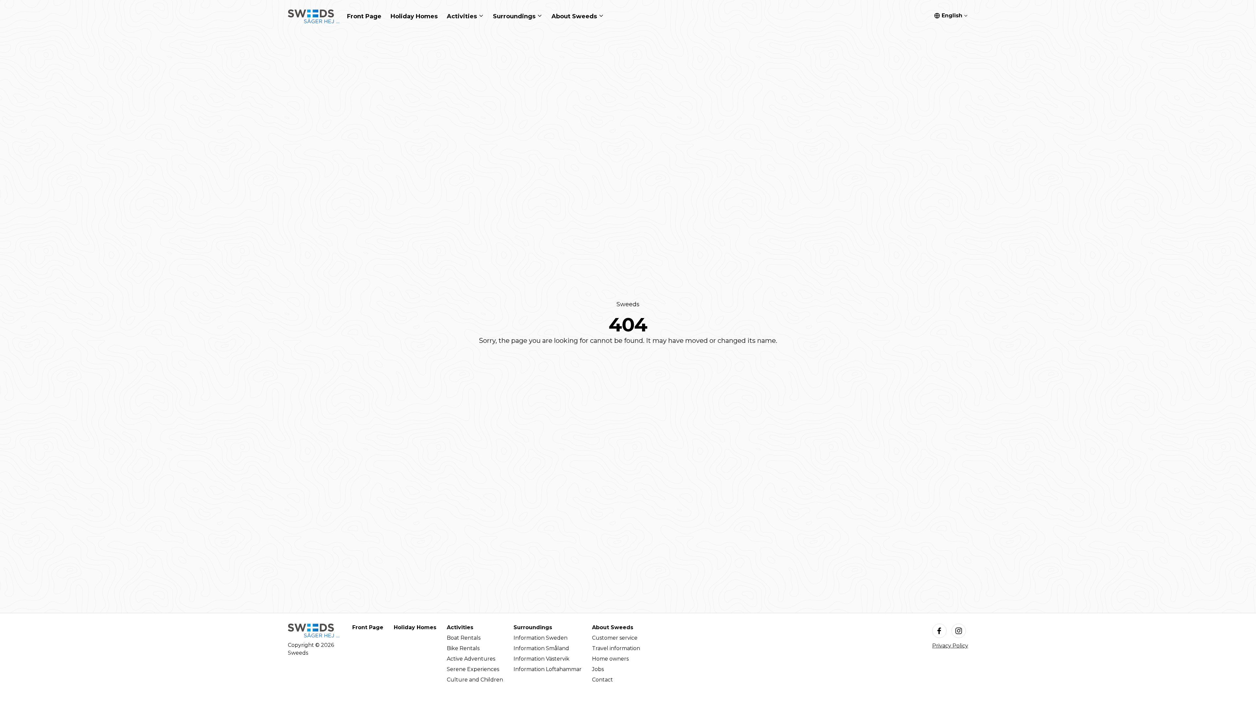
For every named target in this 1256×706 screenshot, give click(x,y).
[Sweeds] (313, 16)
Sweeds (628, 304)
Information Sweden (540, 638)
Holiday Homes (415, 627)
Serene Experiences (473, 669)
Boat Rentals (463, 638)
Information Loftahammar (548, 669)
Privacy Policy (950, 646)
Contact (602, 680)
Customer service (614, 638)
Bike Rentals (463, 648)
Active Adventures (471, 659)
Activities (460, 627)
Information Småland (541, 648)
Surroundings (533, 627)
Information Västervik (541, 659)
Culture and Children (475, 680)
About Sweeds (612, 627)
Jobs (598, 669)
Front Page (367, 627)
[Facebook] (939, 631)
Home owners (610, 659)
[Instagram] (958, 631)
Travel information (616, 648)
